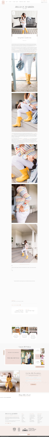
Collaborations (32, 417)
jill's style (16, 301)
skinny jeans (28, 138)
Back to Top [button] (46, 436)
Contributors (23, 421)
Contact (39, 420)
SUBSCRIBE (33, 384)
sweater (34, 133)
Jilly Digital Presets (32, 416)
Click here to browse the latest (24, 396)
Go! (28, 434)
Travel (33, 334)
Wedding (28, 1)
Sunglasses (27, 264)
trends (22, 301)
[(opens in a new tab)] (19, 356)
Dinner (16, 334)
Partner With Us (40, 421)
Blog (6, 1)
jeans (14, 301)
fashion (13, 301)
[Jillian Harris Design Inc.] (24, 7)
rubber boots (17, 49)
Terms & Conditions (42, 436)
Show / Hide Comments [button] (18, 305)
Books (25, 1)
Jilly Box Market (32, 420)
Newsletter (21, 1)
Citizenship (23, 418)
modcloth (20, 301)
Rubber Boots (24, 264)
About (17, 1)
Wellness (23, 417)
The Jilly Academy (40, 418)
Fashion (23, 420)
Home (22, 416)
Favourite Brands (32, 421)
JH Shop (10, 1)
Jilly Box (14, 2)
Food (22, 419)
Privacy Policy (38, 436)
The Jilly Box (24, 334)
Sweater (21, 264)
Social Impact (39, 419)
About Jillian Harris (40, 417)
